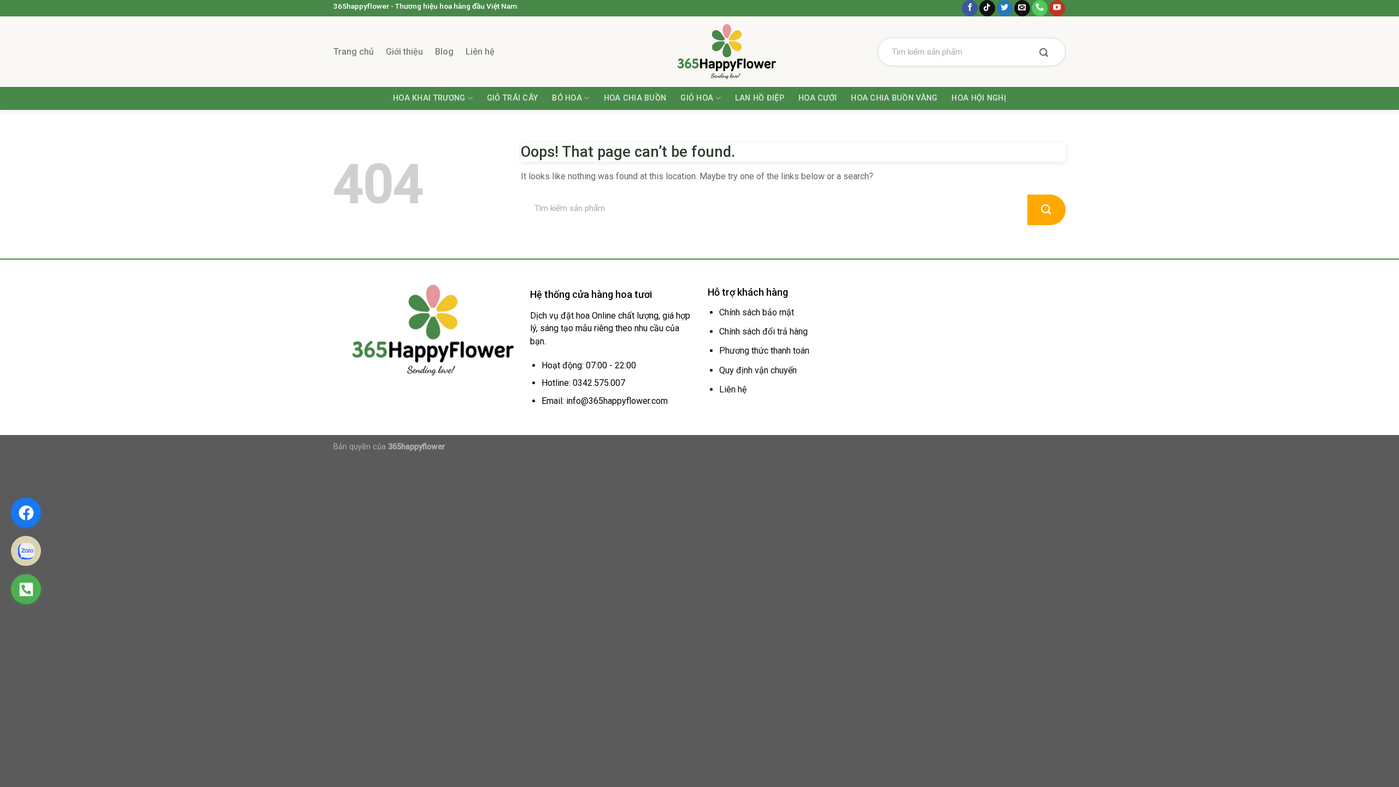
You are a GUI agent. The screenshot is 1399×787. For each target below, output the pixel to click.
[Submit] (1044, 53)
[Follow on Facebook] (970, 8)
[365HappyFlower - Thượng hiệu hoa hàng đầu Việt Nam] (699, 51)
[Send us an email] (1022, 8)
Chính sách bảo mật (756, 312)
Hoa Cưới (817, 98)
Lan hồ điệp (759, 98)
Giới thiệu (404, 51)
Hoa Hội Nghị (978, 98)
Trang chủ (353, 51)
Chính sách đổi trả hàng (763, 331)
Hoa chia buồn (635, 98)
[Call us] (1040, 8)
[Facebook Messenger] (26, 513)
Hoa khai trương (429, 98)
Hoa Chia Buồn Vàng (894, 98)
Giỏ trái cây (512, 98)
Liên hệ (480, 51)
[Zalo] (26, 551)
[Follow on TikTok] (987, 8)
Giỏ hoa (696, 98)
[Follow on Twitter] (1005, 8)
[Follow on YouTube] (1057, 8)
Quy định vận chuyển (758, 370)
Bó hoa (567, 98)
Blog (444, 51)
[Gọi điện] (26, 589)
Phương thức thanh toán (764, 350)
